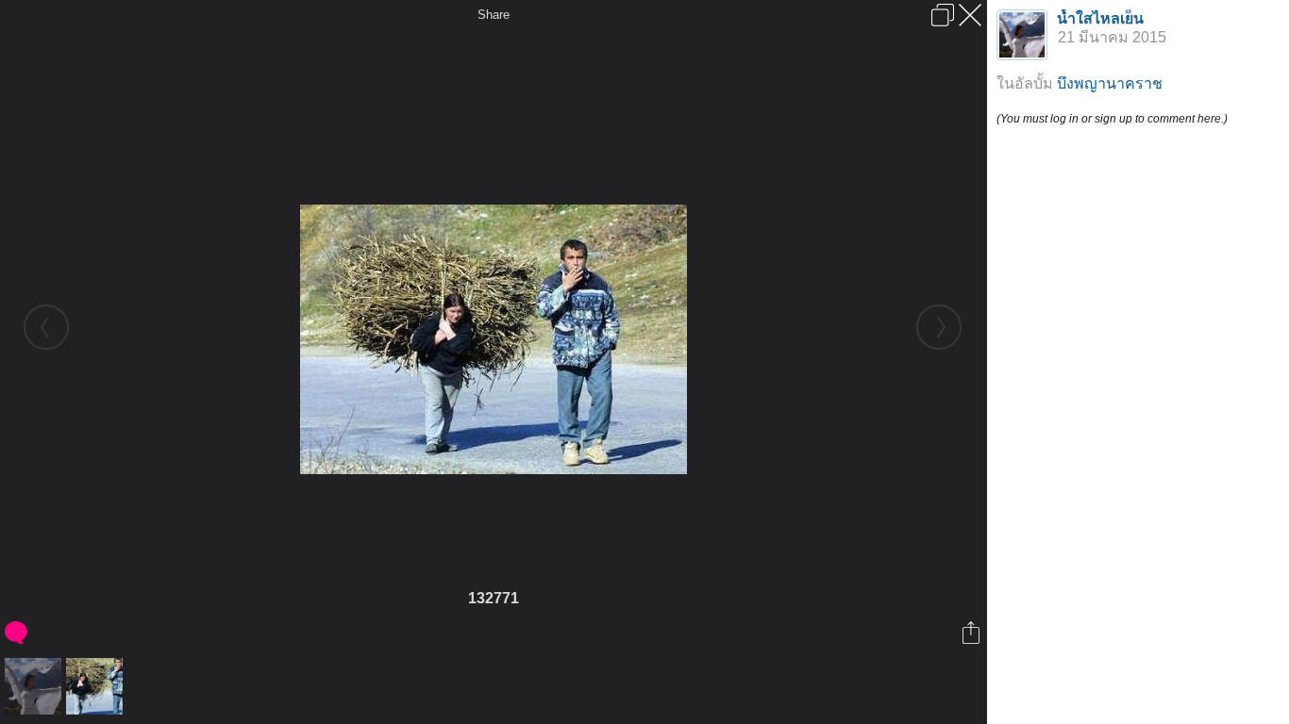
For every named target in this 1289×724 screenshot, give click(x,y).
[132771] (96, 686)
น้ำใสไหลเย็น (1100, 18)
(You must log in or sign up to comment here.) (1112, 118)
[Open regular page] (942, 15)
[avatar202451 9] (35, 686)
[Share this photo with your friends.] (972, 633)
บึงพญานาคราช (1110, 83)
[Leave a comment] (17, 633)
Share (493, 15)
